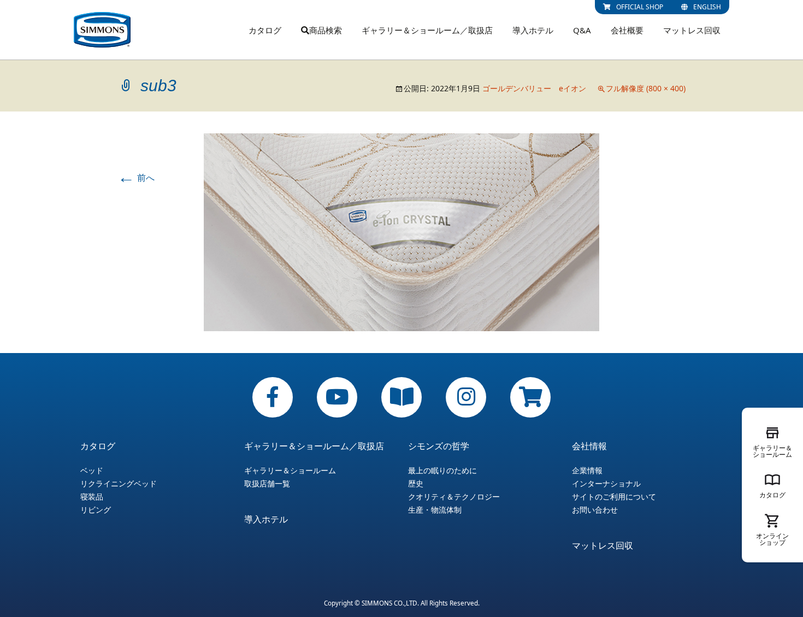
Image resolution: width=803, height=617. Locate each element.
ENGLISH (707, 6)
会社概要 (627, 30)
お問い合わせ (595, 510)
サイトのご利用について (614, 497)
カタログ (265, 30)
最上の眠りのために (442, 470)
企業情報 (587, 470)
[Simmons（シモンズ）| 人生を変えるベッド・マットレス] (102, 30)
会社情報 (589, 446)
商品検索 (325, 30)
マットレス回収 (692, 30)
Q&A (582, 30)
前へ (136, 178)
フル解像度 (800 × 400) (646, 88)
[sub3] (401, 231)
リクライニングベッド (118, 483)
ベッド (91, 470)
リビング (95, 510)
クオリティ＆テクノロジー (454, 497)
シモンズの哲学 (438, 446)
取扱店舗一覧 (267, 483)
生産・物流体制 (435, 510)
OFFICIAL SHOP (639, 6)
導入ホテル (532, 30)
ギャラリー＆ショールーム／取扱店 (427, 30)
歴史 (415, 483)
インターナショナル (606, 483)
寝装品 (91, 497)
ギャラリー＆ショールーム (290, 470)
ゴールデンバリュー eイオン (534, 88)
